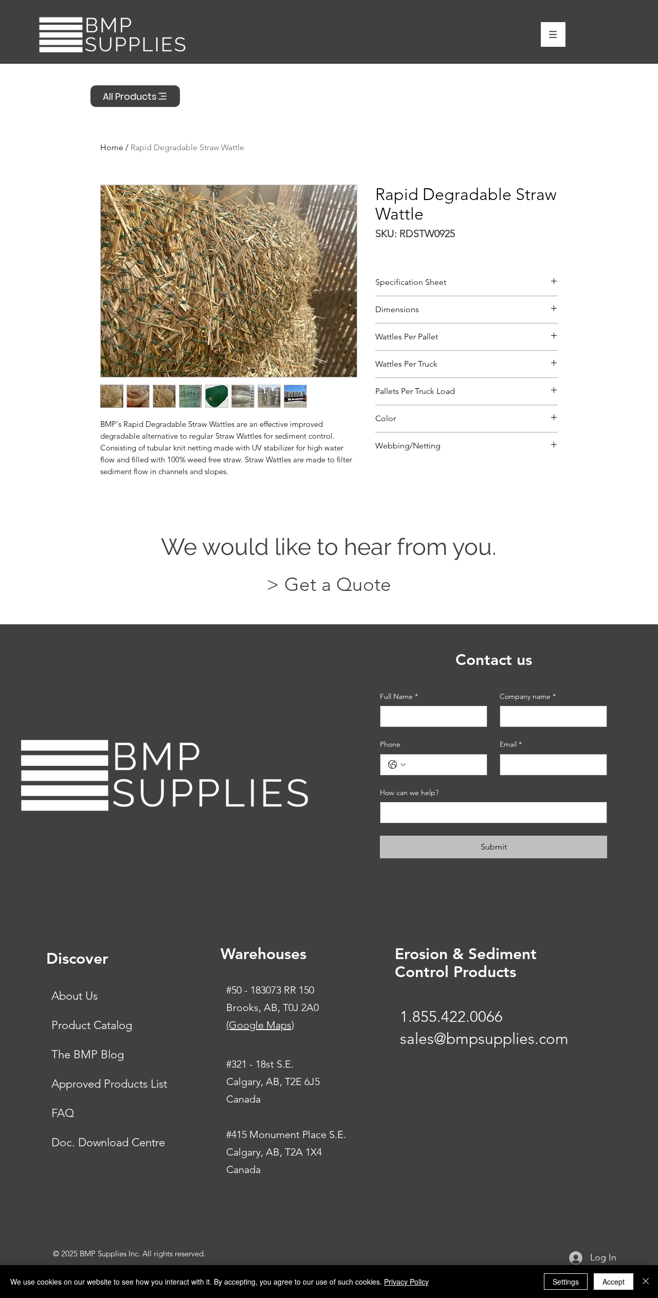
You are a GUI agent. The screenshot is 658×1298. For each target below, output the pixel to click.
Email (511, 744)
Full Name (399, 696)
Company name (528, 696)
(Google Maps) (260, 1025)
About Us (74, 996)
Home (111, 147)
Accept (613, 1281)
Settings (566, 1281)
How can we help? (409, 792)
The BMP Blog (87, 1054)
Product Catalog (91, 1025)
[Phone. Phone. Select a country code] (397, 765)
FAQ (62, 1113)
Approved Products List (109, 1084)
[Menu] (553, 34)
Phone (390, 744)
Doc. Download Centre (108, 1142)
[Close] (645, 1281)
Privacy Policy (406, 1281)
